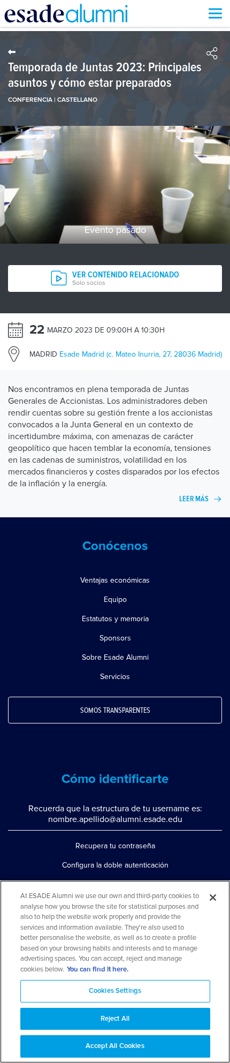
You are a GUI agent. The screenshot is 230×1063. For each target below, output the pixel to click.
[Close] (213, 897)
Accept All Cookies (115, 1046)
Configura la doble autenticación (115, 865)
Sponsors (115, 638)
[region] (115, 971)
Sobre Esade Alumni (115, 657)
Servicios (115, 676)
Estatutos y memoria (115, 618)
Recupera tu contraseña (115, 845)
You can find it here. (97, 969)
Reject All (115, 1018)
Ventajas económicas (115, 580)
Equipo (115, 599)
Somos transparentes (115, 710)
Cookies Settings (115, 990)
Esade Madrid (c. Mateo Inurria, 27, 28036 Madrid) (125, 354)
